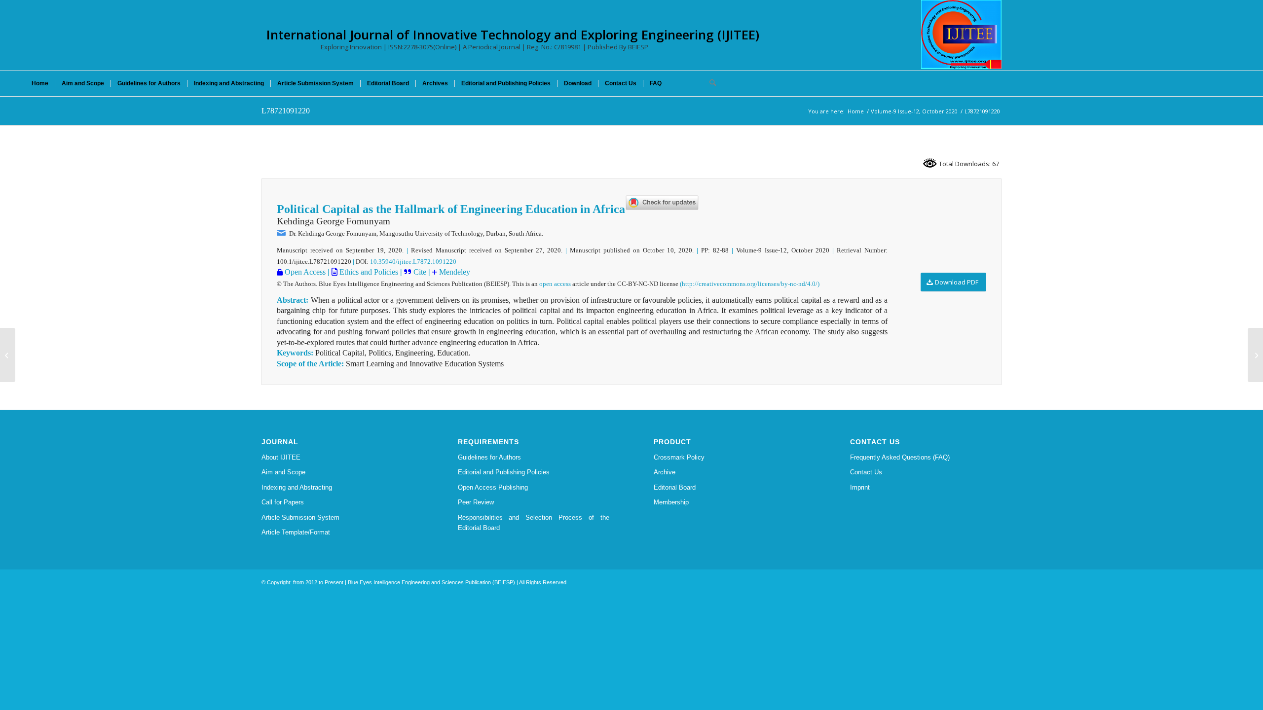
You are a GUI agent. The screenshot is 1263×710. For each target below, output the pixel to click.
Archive (664, 472)
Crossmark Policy (679, 457)
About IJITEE (280, 457)
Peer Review (476, 502)
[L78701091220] (7, 355)
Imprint (860, 487)
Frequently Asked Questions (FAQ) (900, 457)
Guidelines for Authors (489, 457)
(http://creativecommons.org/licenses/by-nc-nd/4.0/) (749, 283)
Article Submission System (300, 517)
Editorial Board (675, 487)
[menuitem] (40, 83)
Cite (419, 272)
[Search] (709, 83)
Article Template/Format (295, 532)
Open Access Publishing (493, 487)
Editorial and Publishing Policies (504, 472)
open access (555, 283)
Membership (671, 502)
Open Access (304, 272)
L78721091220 (285, 110)
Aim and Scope (283, 472)
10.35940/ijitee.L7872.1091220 (413, 261)
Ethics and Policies (367, 272)
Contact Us (866, 472)
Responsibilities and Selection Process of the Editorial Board (534, 523)
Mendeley (453, 272)
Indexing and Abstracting (296, 487)
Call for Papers (282, 502)
